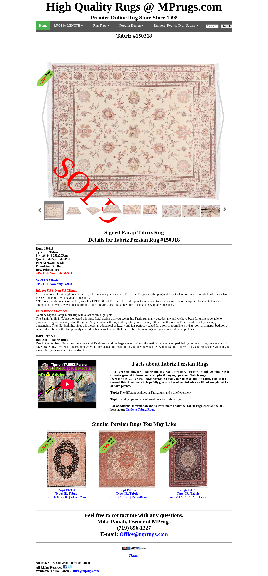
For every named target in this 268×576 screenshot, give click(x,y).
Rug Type (100, 25)
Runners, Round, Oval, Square (175, 25)
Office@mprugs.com (143, 534)
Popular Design (130, 25)
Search (226, 26)
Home (43, 25)
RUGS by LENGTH (67, 25)
